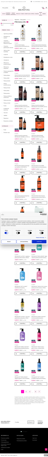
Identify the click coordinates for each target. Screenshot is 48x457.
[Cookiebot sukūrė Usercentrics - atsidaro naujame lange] (41, 214)
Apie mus (45, 1)
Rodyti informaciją (40, 237)
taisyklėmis (40, 422)
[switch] (18, 233)
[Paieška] (13, 7)
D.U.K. (2, 449)
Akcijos (42, 1)
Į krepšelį (22, 52)
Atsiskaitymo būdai (5, 447)
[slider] (1, 23)
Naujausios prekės (21, 438)
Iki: (12, 25)
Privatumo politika (5, 438)
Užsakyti (31, 422)
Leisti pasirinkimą (24, 241)
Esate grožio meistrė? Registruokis (7, 1)
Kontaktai (34, 440)
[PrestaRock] (46, 455)
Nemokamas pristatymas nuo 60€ (20, 1)
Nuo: (2, 25)
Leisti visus (39, 241)
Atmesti (8, 241)
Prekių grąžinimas (5, 442)
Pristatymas (3, 440)
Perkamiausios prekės (22, 440)
